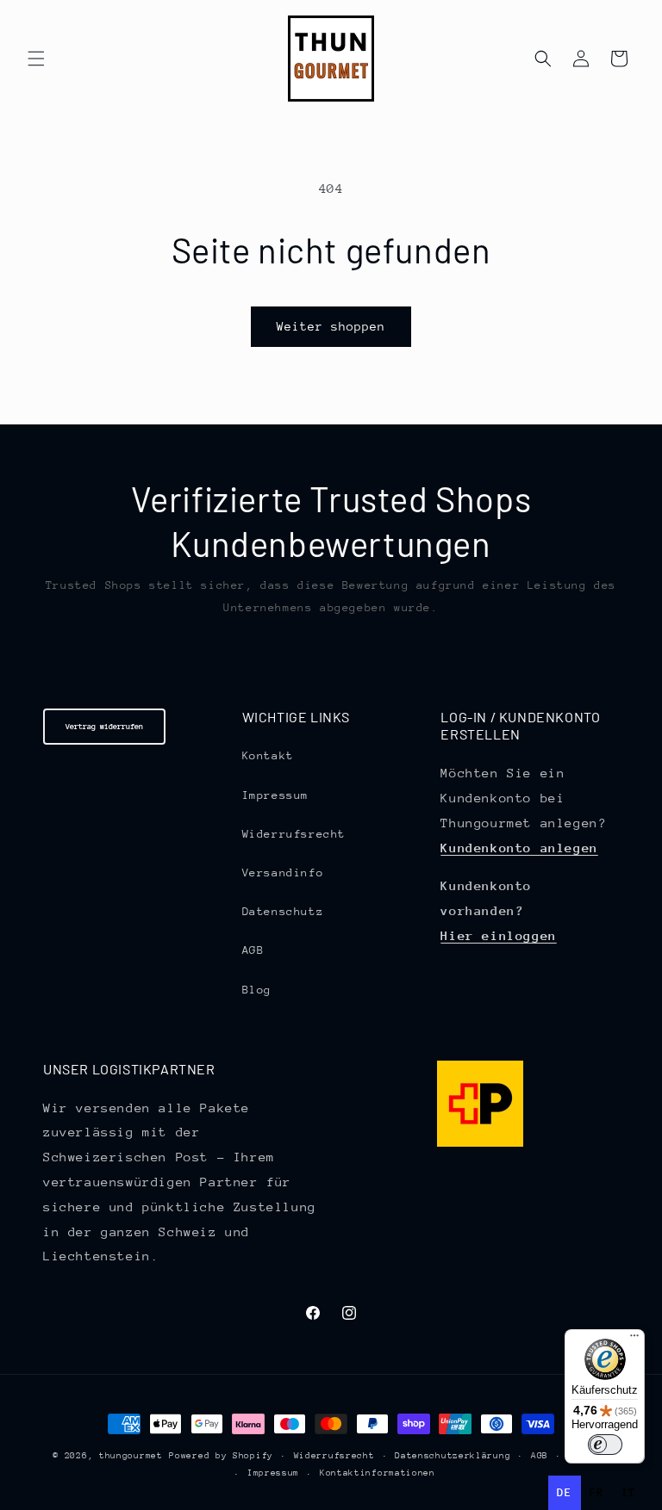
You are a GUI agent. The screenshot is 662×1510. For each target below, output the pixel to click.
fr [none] (597, 1492)
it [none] (628, 1492)
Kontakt (268, 755)
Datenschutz (283, 911)
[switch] (605, 1444)
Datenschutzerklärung (452, 1456)
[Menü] (634, 1339)
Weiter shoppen (331, 326)
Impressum (275, 795)
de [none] (564, 1492)
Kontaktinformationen (377, 1473)
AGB (253, 950)
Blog (257, 989)
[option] (597, 1493)
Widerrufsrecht (294, 833)
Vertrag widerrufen (104, 726)
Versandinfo (283, 872)
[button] (36, 58)
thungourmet (131, 1456)
